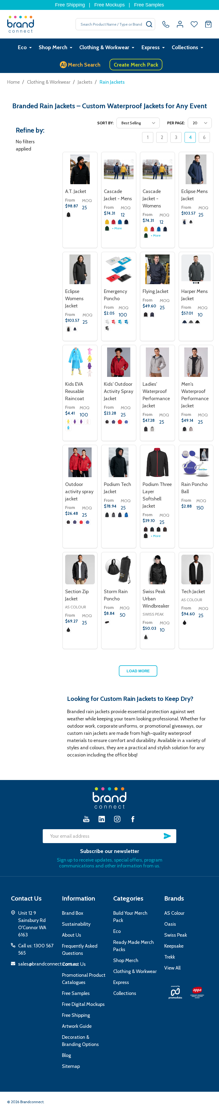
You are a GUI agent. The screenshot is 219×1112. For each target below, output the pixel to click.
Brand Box (72, 913)
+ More (117, 228)
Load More (138, 671)
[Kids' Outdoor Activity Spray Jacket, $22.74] (119, 362)
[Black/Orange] (165, 529)
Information (78, 898)
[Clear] (107, 322)
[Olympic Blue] (120, 222)
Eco (22, 47)
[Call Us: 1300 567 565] (165, 24)
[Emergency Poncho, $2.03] (119, 269)
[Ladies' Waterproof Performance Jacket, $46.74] (157, 362)
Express (150, 47)
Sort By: (105, 123)
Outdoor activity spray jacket (79, 491)
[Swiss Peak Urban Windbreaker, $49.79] (157, 569)
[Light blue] (120, 322)
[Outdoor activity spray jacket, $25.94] (80, 462)
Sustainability (76, 924)
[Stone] (152, 429)
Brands (174, 898)
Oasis (170, 924)
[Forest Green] (107, 228)
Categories (128, 898)
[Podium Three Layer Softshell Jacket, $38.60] (157, 462)
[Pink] (81, 422)
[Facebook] (132, 818)
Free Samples (149, 4)
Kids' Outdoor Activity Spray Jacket (118, 391)
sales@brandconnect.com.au (48, 964)
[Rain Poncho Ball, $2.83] (196, 462)
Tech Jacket (193, 591)
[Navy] (113, 422)
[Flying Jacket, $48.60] (157, 269)
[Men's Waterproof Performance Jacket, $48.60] (196, 362)
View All (172, 968)
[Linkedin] (102, 818)
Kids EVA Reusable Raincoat (74, 391)
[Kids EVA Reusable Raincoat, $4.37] (80, 362)
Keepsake (173, 946)
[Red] (113, 322)
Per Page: (176, 123)
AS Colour (75, 607)
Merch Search (81, 64)
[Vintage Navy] (126, 222)
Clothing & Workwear (104, 47)
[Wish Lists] (194, 24)
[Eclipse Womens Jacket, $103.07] (80, 269)
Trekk (169, 957)
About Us (71, 935)
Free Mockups (109, 4)
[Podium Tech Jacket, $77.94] (119, 462)
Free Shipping (70, 4)
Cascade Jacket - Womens (152, 198)
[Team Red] (113, 222)
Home (13, 82)
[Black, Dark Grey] (68, 215)
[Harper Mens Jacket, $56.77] (196, 269)
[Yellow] (107, 222)
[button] (175, 992)
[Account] (180, 24)
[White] (88, 422)
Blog (66, 1055)
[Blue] (68, 428)
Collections (185, 47)
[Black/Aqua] (152, 529)
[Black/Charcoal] (159, 529)
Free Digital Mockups (83, 1004)
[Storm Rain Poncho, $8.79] (119, 569)
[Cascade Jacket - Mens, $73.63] (119, 169)
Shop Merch (53, 47)
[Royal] (126, 422)
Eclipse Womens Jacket (74, 298)
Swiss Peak (153, 614)
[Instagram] (117, 818)
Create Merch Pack (136, 64)
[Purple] (75, 422)
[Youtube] (86, 818)
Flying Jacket (156, 291)
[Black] (191, 222)
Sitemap (71, 1066)
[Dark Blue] (184, 222)
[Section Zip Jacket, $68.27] (80, 569)
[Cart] (208, 24)
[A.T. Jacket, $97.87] (80, 169)
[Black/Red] (146, 529)
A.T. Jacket (75, 191)
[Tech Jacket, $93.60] (196, 569)
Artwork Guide (77, 1026)
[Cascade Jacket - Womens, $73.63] (157, 169)
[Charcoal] (191, 322)
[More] (30, 47)
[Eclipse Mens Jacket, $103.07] (196, 169)
